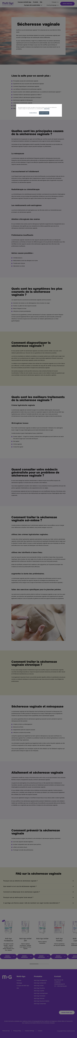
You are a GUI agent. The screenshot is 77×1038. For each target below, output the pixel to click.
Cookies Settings (33, 112)
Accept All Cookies (44, 112)
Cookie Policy (47, 108)
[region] (39, 110)
